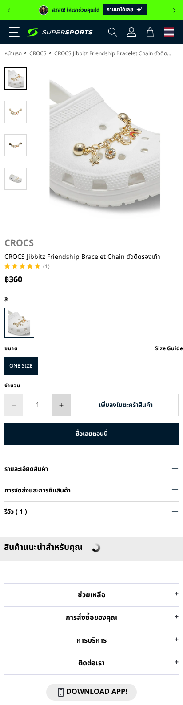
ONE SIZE (21, 366)
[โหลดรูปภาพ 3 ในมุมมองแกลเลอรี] (15, 145)
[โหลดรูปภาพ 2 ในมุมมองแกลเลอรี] (15, 112)
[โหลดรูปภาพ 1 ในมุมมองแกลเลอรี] (15, 78)
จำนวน (12, 385)
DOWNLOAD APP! (96, 691)
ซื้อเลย (91, 434)
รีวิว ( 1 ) (15, 511)
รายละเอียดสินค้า (26, 469)
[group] (91, 10)
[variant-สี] (19, 323)
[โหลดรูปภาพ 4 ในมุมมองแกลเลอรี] (15, 179)
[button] (8, 10)
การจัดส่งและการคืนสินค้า (37, 490)
